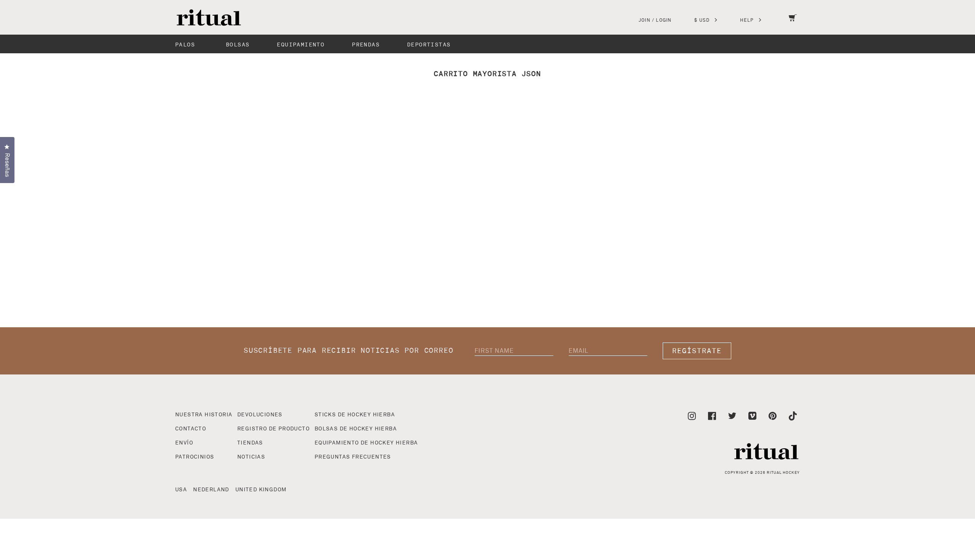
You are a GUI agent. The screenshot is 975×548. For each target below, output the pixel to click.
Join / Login (655, 20)
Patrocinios (194, 457)
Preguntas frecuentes (353, 457)
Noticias (251, 457)
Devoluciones (260, 414)
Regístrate (697, 351)
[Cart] (793, 23)
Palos (185, 44)
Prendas (366, 44)
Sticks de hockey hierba (355, 414)
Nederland (211, 489)
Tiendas (250, 443)
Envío (184, 443)
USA (181, 489)
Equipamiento (300, 44)
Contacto (190, 429)
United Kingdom (261, 489)
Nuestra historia (203, 414)
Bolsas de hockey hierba (356, 429)
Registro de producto (273, 429)
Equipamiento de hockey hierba (366, 443)
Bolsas (237, 44)
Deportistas (429, 44)
